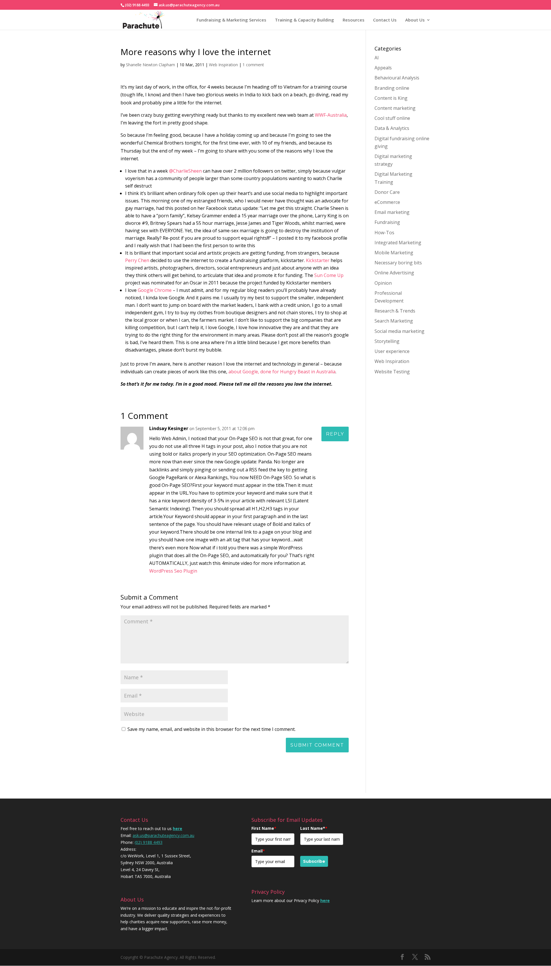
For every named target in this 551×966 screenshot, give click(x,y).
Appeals (383, 68)
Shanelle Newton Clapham (150, 64)
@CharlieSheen (185, 171)
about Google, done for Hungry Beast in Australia (281, 371)
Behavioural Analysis (397, 78)
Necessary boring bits (398, 262)
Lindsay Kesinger (168, 428)
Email (258, 851)
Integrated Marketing (398, 242)
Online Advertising (394, 273)
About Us (415, 20)
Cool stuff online (392, 118)
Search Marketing (394, 321)
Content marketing (395, 108)
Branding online (392, 88)
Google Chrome (155, 290)
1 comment (253, 64)
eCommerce (387, 202)
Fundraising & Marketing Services (231, 20)
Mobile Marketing (394, 252)
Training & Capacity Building (304, 20)
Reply (335, 434)
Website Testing (392, 371)
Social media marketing (399, 331)
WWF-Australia (331, 115)
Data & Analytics (392, 128)
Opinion (383, 283)
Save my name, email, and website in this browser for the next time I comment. (211, 729)
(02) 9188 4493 (148, 842)
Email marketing (392, 212)
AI (377, 57)
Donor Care (387, 192)
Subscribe (314, 861)
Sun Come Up (328, 275)
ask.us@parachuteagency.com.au (163, 835)
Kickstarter (317, 260)
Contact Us (385, 20)
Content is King (391, 98)
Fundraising (387, 222)
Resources (353, 20)
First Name (263, 828)
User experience (392, 351)
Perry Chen (137, 260)
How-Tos (384, 232)
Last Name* (313, 828)
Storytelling (387, 341)
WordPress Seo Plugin (173, 571)
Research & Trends (395, 311)
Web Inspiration (223, 64)
